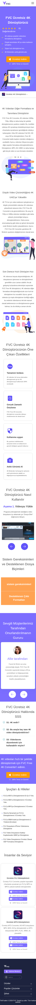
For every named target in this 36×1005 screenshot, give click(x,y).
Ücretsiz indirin (19, 59)
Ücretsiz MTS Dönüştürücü (18, 922)
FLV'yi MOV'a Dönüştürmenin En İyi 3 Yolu (18, 796)
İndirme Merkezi (14, 971)
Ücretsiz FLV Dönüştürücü (18, 878)
